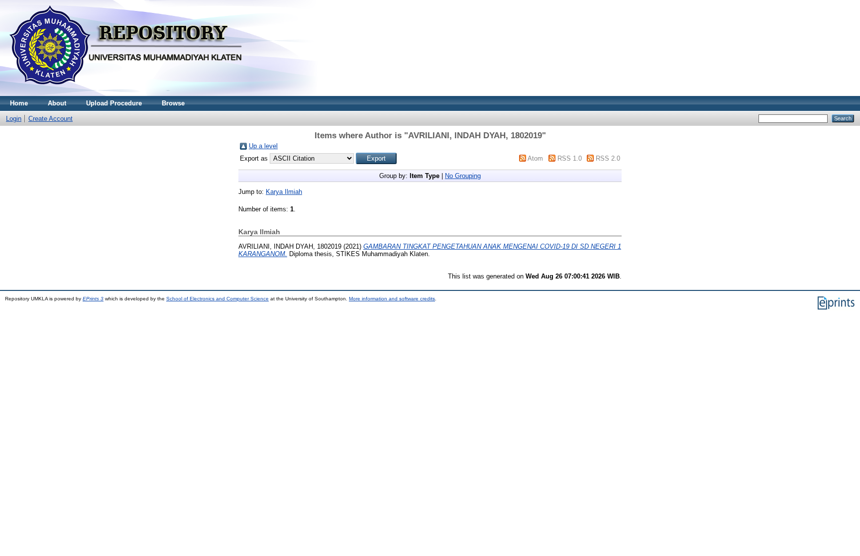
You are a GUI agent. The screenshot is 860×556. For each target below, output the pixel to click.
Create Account (50, 118)
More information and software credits (392, 298)
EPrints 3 (93, 298)
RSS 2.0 (608, 158)
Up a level (263, 146)
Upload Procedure (114, 103)
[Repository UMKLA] (129, 93)
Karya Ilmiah (284, 191)
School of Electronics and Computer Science (217, 298)
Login (13, 118)
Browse (173, 103)
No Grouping (463, 176)
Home (19, 103)
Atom (535, 158)
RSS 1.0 (569, 158)
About (57, 103)
